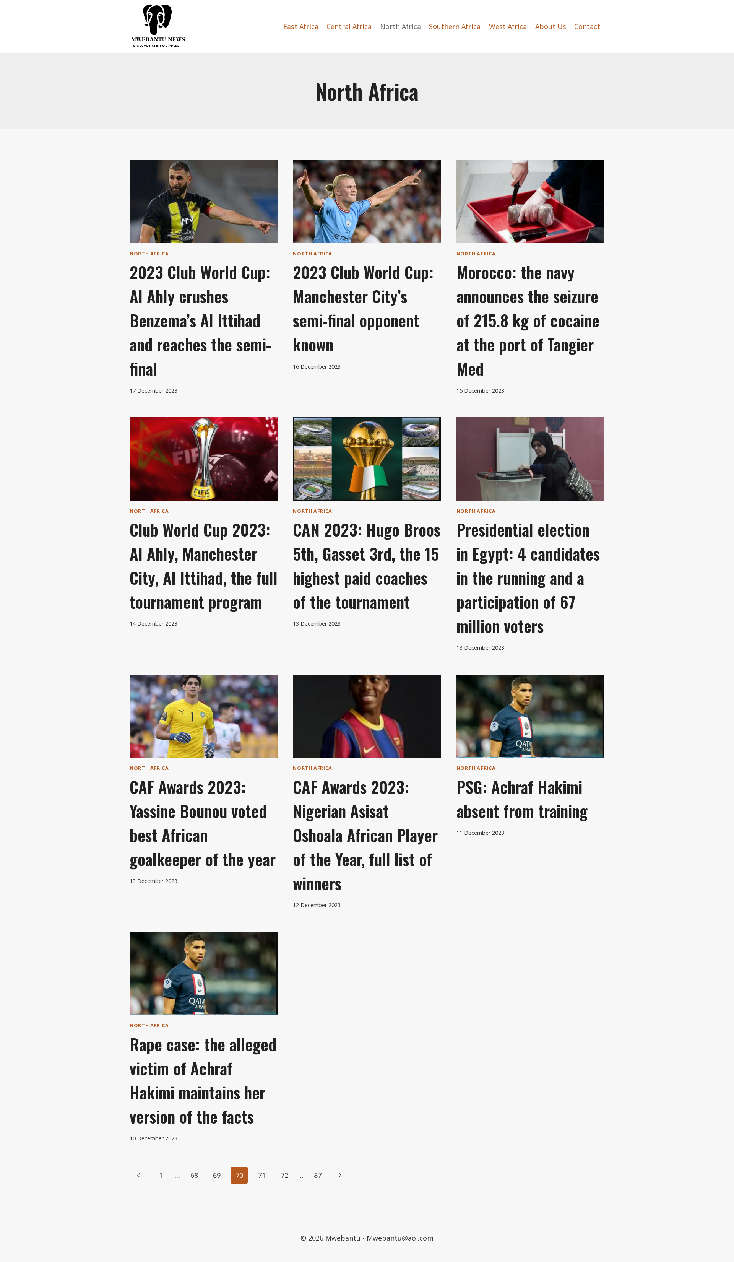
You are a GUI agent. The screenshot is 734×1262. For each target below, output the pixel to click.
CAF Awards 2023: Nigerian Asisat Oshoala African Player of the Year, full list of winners (365, 835)
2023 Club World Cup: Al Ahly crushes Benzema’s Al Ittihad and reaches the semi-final (200, 320)
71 (262, 1175)
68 (194, 1175)
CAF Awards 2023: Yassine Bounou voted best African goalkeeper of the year (203, 823)
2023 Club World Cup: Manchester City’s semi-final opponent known (363, 308)
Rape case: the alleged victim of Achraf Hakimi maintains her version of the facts (203, 1080)
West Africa (508, 26)
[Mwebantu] (158, 26)
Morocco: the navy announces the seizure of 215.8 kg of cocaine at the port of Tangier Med (527, 320)
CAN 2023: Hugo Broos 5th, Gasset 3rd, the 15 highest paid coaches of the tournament (366, 565)
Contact (587, 26)
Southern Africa (455, 26)
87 (318, 1175)
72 (284, 1175)
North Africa (400, 26)
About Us (550, 26)
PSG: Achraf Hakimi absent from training (522, 799)
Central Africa (349, 26)
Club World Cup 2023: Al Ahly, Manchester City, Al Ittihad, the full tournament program (204, 565)
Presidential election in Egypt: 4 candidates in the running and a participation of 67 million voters (528, 577)
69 (217, 1175)
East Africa (300, 26)
